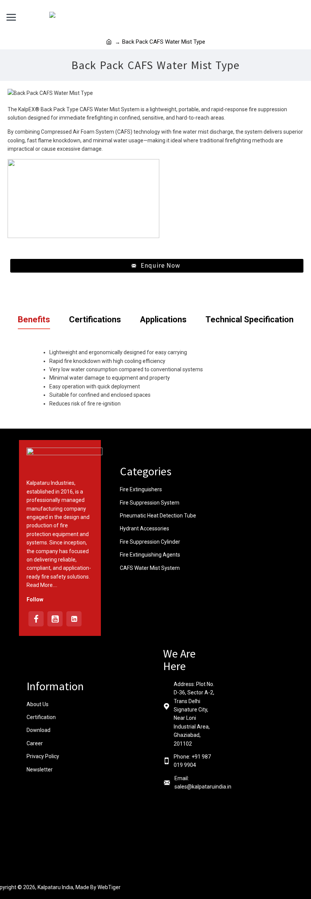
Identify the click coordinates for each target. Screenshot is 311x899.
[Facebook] (36, 618)
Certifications (95, 319)
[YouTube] (55, 618)
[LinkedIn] (74, 618)
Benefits (34, 319)
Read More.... (42, 585)
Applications (163, 319)
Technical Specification (250, 319)
